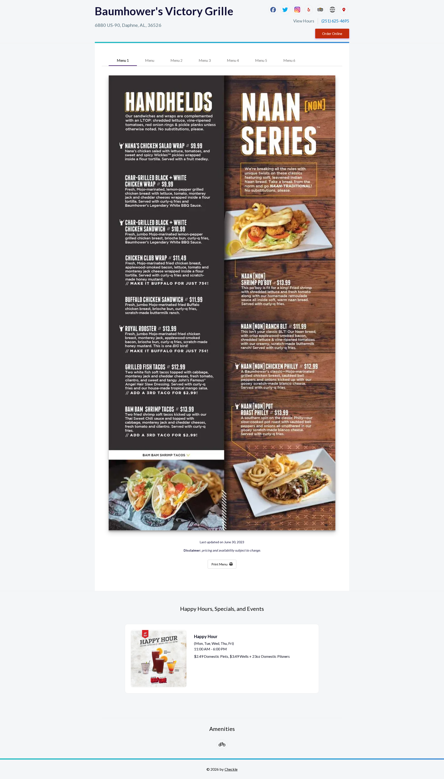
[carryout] (222, 744)
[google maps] (344, 10)
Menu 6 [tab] (289, 60)
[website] (332, 10)
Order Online (332, 33)
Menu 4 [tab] (233, 60)
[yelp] (309, 10)
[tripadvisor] (320, 10)
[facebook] (273, 10)
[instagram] (297, 10)
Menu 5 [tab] (261, 60)
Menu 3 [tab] (205, 60)
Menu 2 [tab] (176, 60)
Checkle (231, 769)
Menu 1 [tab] (123, 60)
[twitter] (285, 10)
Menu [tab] (149, 60)
